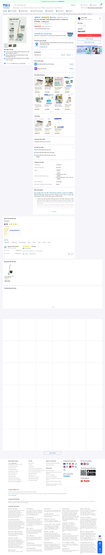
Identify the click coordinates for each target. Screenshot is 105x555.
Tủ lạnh (84, 511)
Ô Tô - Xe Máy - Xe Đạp (68, 542)
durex (37, 501)
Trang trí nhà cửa (47, 533)
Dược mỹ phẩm (19, 547)
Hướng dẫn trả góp (12, 476)
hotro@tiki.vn (19, 479)
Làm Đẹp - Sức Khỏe (13, 538)
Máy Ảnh (91, 540)
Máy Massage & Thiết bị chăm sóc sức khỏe (16, 542)
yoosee (80, 501)
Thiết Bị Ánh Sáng (88, 534)
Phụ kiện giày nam (32, 539)
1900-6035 (14, 463)
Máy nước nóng (88, 513)
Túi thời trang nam (30, 548)
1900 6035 (14, 495)
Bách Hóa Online (48, 542)
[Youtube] (85, 464)
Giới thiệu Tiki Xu (32, 475)
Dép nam (33, 538)
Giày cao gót (29, 529)
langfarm (14, 502)
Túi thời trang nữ (30, 543)
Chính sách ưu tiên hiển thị (51, 476)
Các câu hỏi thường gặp (13, 466)
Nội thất (50, 535)
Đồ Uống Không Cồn (51, 548)
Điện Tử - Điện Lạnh (85, 508)
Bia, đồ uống (12, 525)
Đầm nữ (30, 510)
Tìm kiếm (73, 5)
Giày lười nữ (37, 532)
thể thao (43, 7)
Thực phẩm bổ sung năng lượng (88, 527)
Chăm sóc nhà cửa (16, 529)
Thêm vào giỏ (89, 39)
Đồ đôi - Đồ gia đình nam (35, 522)
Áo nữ (27, 510)
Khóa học (73, 535)
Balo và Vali (47, 508)
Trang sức (46, 520)
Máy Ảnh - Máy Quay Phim (87, 531)
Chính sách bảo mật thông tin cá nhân (36, 470)
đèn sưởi (86, 544)
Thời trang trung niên (33, 514)
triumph (57, 501)
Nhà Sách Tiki (65, 548)
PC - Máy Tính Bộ (50, 529)
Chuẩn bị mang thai (15, 517)
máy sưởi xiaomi (89, 548)
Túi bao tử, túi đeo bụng (37, 550)
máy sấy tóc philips (89, 545)
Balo (45, 510)
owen (30, 501)
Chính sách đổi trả (12, 474)
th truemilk (22, 501)
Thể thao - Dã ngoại (68, 512)
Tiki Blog (30, 464)
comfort (90, 501)
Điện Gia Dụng (11, 550)
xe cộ (21, 7)
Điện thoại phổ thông (14, 534)
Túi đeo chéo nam (33, 549)
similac (86, 501)
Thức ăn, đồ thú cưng (14, 528)
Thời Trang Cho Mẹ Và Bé (13, 510)
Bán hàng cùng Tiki (50, 464)
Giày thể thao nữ (90, 526)
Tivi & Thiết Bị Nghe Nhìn (69, 519)
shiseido (10, 502)
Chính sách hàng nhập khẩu (14, 478)
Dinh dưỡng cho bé (14, 513)
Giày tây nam (35, 537)
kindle (65, 501)
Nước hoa (13, 546)
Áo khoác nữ (35, 511)
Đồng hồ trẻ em (57, 521)
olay (83, 501)
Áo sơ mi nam (34, 520)
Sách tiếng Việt (65, 550)
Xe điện (74, 544)
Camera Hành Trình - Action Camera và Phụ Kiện (88, 535)
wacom (72, 501)
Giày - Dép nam (30, 535)
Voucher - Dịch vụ (66, 534)
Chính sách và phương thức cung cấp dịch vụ (53, 479)
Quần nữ (35, 510)
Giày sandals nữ (33, 530)
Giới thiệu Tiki (31, 463)
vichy (21, 502)
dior (13, 501)
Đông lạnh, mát (17, 523)
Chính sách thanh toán (50, 474)
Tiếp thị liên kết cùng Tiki (34, 477)
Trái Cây (10, 521)
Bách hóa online (68, 516)
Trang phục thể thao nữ (85, 518)
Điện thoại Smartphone (13, 533)
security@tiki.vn (18, 481)
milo (47, 501)
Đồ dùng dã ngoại (88, 520)
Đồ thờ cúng (48, 538)
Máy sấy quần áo (86, 514)
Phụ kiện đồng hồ (50, 521)
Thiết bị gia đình (19, 551)
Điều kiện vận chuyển (33, 480)
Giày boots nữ (31, 532)
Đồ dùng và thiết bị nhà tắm (52, 536)
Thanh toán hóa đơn (66, 535)
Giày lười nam (29, 537)
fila (23, 502)
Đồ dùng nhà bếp (11, 551)
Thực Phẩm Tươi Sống (13, 519)
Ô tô (69, 545)
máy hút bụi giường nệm (87, 549)
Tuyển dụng (31, 466)
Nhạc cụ (54, 538)
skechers (50, 501)
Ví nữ (39, 544)
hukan (18, 502)
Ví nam (27, 549)
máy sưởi (82, 544)
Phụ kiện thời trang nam (52, 516)
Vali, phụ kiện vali (56, 511)
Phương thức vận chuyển (13, 471)
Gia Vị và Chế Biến (50, 546)
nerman (68, 501)
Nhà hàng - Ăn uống (69, 537)
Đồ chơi (20, 510)
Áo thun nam (28, 518)
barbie (27, 501)
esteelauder (17, 501)
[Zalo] (87, 464)
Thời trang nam (30, 517)
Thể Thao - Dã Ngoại (85, 517)
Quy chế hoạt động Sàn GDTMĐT (53, 463)
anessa (76, 501)
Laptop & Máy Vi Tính (71, 517)
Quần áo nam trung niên (34, 524)
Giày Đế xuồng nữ (34, 533)
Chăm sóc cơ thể (14, 541)
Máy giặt (84, 512)
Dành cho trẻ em (14, 526)
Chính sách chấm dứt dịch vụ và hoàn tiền (53, 482)
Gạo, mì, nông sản (15, 524)
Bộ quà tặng (50, 549)
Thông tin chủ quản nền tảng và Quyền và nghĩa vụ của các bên (54, 485)
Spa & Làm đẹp (71, 536)
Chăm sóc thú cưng (48, 544)
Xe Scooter (73, 545)
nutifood (61, 501)
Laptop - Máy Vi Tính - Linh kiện (52, 524)
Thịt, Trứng (14, 521)
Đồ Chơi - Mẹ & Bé (12, 508)
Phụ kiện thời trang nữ (48, 515)
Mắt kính (55, 515)
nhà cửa (36, 7)
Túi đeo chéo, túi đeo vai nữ (32, 544)
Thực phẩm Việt (19, 522)
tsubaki (26, 502)
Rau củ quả (12, 522)
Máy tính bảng (14, 535)
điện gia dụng (16, 7)
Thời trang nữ (29, 508)
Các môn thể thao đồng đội (88, 524)
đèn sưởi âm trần (86, 552)
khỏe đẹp (31, 7)
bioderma (41, 501)
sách (40, 7)
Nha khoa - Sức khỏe (70, 538)
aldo (54, 501)
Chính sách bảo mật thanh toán (35, 468)
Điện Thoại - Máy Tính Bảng (15, 531)
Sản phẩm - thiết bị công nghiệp (70, 518)
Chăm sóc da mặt (12, 539)
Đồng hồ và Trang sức (49, 519)
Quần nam (34, 518)
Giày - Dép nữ (29, 528)
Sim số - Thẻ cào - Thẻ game (73, 540)
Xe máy (66, 545)
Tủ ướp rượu (93, 514)
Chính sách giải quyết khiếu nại (35, 471)
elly (44, 501)
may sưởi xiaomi (86, 547)
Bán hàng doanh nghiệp (33, 478)
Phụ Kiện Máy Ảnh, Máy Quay (86, 533)
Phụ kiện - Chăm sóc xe (67, 544)
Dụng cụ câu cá (86, 523)
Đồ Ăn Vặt (49, 547)
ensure (33, 501)
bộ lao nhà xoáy (58, 7)
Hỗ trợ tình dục (19, 546)
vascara (10, 501)
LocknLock (65, 17)
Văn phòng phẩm (72, 550)
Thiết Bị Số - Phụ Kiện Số (68, 523)
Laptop (55, 529)
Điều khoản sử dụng (33, 473)
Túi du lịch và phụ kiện (51, 510)
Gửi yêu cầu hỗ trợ (12, 467)
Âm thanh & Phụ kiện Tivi (85, 510)
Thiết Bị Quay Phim (87, 538)
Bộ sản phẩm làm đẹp (15, 547)
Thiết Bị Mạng (51, 528)
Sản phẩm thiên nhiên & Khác (15, 543)
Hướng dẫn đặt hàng (12, 469)
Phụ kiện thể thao (88, 521)
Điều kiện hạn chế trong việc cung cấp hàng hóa (54, 473)
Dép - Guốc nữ (35, 529)
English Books (69, 551)
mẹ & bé (26, 7)
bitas (94, 501)
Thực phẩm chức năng (15, 540)
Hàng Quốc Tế (65, 508)
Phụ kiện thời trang (49, 514)
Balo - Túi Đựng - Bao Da (88, 536)
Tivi (83, 513)
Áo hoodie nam (32, 521)
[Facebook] (82, 464)
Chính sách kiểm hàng (12, 472)
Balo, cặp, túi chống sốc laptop (52, 511)
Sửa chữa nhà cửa (50, 534)
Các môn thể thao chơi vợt (88, 525)
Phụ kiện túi (39, 545)
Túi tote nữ (34, 545)
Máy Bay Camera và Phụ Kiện (88, 539)
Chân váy (35, 512)
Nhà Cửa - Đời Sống (49, 531)
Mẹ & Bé (70, 514)
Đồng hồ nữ (51, 520)
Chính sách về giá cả (50, 470)
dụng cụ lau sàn (50, 7)
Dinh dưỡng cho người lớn (15, 514)
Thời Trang (73, 510)
